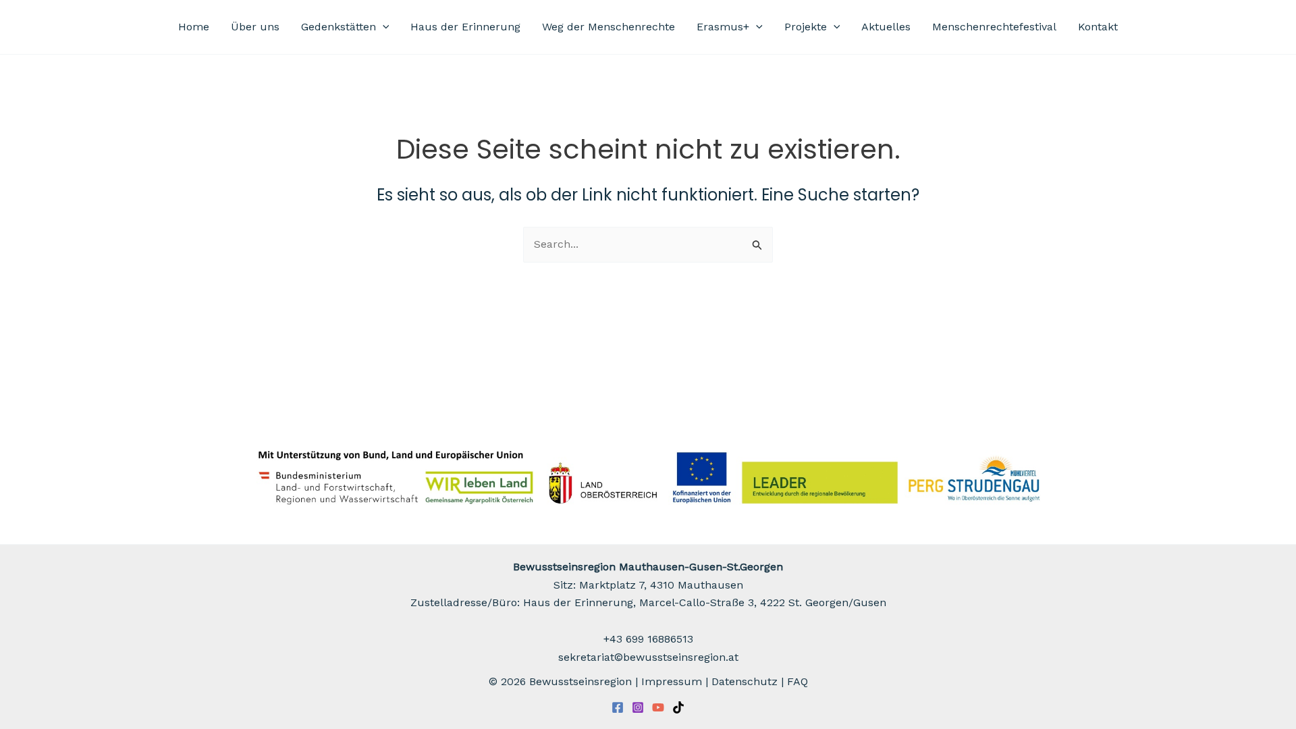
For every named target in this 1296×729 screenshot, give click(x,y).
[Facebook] (618, 707)
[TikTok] (678, 707)
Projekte (805, 26)
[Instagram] (638, 707)
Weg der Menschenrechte (608, 26)
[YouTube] (658, 707)
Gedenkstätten (338, 26)
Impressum (671, 681)
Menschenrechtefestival (994, 26)
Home (193, 26)
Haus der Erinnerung (465, 26)
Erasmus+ (723, 26)
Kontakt (1098, 26)
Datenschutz (744, 681)
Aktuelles (886, 26)
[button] (382, 27)
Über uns (255, 26)
